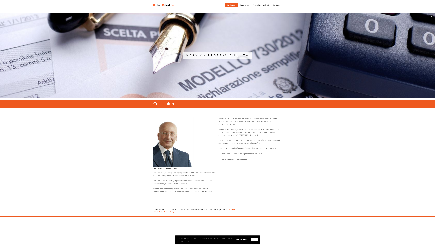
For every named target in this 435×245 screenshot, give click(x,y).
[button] (431, 17)
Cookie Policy (169, 212)
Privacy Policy (158, 212)
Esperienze (244, 5)
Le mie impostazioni (242, 239)
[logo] (164, 5)
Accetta (255, 239)
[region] (217, 55)
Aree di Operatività (261, 5)
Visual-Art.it (232, 209)
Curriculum (231, 5)
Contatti (276, 5)
